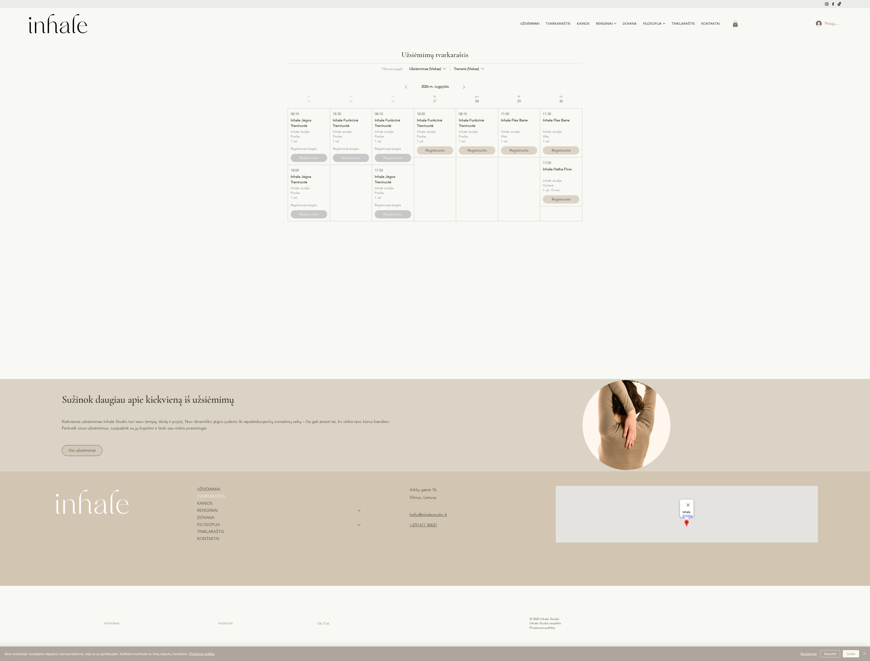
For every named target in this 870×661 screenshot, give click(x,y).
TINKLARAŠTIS (210, 531)
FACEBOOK (225, 623)
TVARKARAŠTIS (211, 496)
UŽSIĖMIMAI (208, 489)
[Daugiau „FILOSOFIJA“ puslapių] (664, 23)
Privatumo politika (543, 628)
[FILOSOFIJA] (359, 524)
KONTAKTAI (208, 538)
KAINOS (204, 503)
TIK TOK (323, 624)
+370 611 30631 (423, 525)
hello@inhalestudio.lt (428, 514)
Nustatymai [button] (808, 653)
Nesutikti (830, 653)
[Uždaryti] (864, 653)
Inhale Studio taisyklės (545, 623)
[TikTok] (839, 4)
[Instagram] (826, 4)
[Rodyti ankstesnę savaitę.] (406, 87)
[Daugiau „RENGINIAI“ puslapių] (615, 23)
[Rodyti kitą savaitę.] (464, 87)
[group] (309, 157)
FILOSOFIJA (208, 524)
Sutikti (851, 653)
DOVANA (205, 517)
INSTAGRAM (111, 623)
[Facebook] (833, 4)
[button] (735, 24)
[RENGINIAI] (359, 510)
